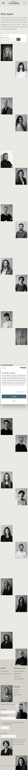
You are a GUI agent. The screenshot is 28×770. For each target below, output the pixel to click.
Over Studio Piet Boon (6, 689)
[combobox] (9, 39)
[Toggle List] (18, 39)
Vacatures (16, 689)
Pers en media (17, 694)
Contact (16, 692)
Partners (3, 692)
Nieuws (3, 694)
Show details (20, 392)
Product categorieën (19, 671)
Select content (5, 37)
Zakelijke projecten (6, 673)
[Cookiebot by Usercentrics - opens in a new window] (20, 368)
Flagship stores (18, 673)
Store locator (17, 676)
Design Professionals (19, 678)
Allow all (14, 396)
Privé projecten (5, 671)
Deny (14, 401)
